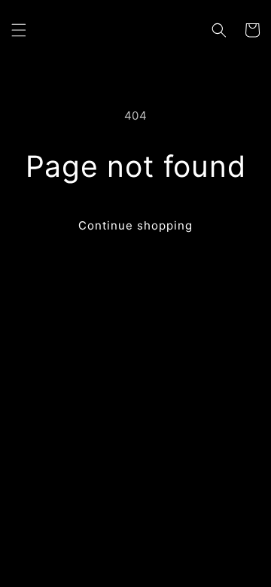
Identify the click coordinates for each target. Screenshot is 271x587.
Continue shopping (135, 225)
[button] (18, 30)
